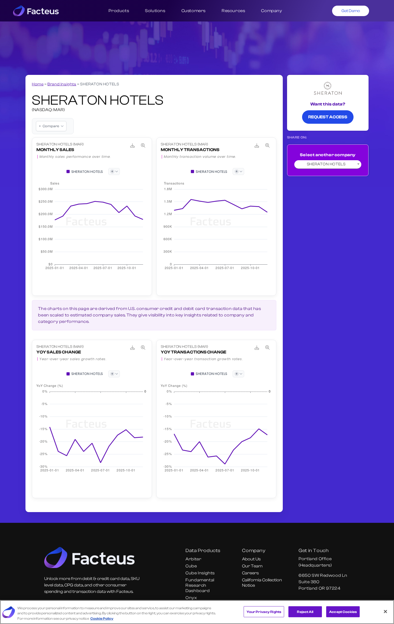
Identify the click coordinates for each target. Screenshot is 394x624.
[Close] (385, 611)
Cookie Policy (101, 618)
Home (37, 84)
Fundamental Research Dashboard (199, 585)
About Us (251, 559)
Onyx (191, 597)
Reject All (305, 612)
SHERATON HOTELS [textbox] (326, 164)
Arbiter (193, 559)
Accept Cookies (343, 612)
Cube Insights (200, 573)
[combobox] (327, 164)
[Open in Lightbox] (143, 145)
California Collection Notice (262, 583)
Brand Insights (61, 84)
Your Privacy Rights (264, 612)
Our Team (252, 566)
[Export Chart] (132, 145)
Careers (250, 573)
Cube (191, 566)
